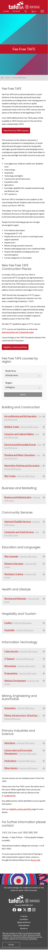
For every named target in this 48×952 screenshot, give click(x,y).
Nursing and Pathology (15, 598)
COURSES (6, 11)
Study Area (10, 370)
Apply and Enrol (23, 922)
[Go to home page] (2, 77)
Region (8, 382)
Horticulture (10, 760)
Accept (11, 944)
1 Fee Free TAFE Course (28, 556)
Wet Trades (10, 476)
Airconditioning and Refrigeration (20, 416)
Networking (10, 666)
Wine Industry (11, 768)
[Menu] (42, 11)
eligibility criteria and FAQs (20, 809)
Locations (24, 919)
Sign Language (11, 556)
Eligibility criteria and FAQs (15, 347)
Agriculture (9, 743)
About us (24, 928)
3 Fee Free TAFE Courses (25, 659)
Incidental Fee (9, 795)
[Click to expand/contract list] (44, 416)
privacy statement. (29, 939)
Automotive (10, 708)
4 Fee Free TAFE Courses (29, 427)
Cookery (8, 622)
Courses (8, 77)
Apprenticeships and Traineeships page (18, 332)
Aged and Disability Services (17, 521)
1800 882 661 (27, 905)
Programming (10, 673)
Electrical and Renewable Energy (20, 444)
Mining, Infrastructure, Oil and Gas (20, 715)
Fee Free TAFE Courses (19, 77)
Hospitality (9, 630)
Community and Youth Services (19, 532)
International (23, 925)
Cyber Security (11, 651)
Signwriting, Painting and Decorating (21, 465)
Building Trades (11, 426)
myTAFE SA (16, 11)
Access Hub (35, 860)
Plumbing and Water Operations (19, 455)
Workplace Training (13, 574)
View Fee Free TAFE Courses (15, 130)
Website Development (15, 680)
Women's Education (13, 563)
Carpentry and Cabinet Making (19, 434)
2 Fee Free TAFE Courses (23, 623)
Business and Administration (17, 497)
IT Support (9, 658)
